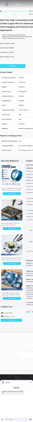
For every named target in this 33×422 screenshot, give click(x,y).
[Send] (30, 419)
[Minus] (31, 382)
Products (27, 4)
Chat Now (12, 66)
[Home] (7, 4)
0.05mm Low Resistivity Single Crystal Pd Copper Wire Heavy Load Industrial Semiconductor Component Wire (11, 190)
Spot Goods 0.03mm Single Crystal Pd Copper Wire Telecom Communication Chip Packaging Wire (11, 259)
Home (18, 4)
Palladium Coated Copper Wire (20, 12)
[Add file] (2, 419)
